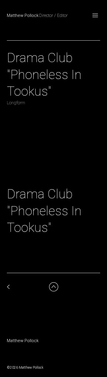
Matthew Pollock (23, 340)
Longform (16, 102)
